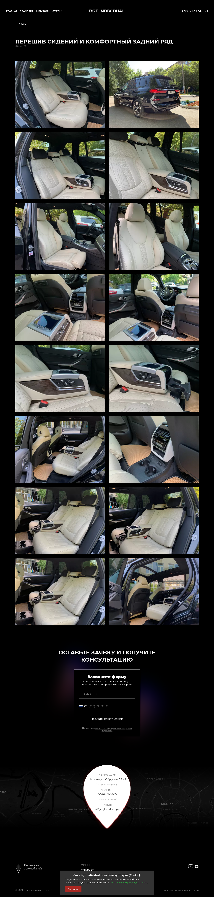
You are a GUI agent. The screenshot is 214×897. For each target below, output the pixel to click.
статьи (57, 11)
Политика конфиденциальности (180, 890)
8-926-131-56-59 (194, 11)
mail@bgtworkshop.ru (107, 809)
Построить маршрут (107, 784)
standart (27, 11)
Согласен (73, 889)
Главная (11, 11)
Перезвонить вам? (107, 799)
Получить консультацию (107, 718)
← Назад (20, 23)
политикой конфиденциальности (128, 882)
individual (43, 11)
